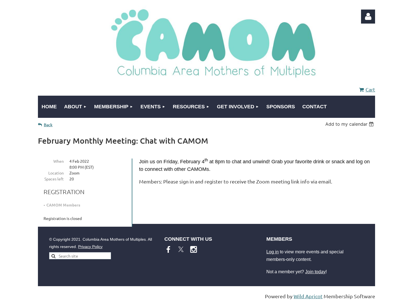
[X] (181, 249)
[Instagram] (194, 249)
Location (56, 172)
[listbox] (350, 124)
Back (48, 124)
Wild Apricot (308, 296)
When (58, 161)
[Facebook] (168, 249)
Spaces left (54, 178)
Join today (315, 271)
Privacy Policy (90, 246)
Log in (272, 251)
